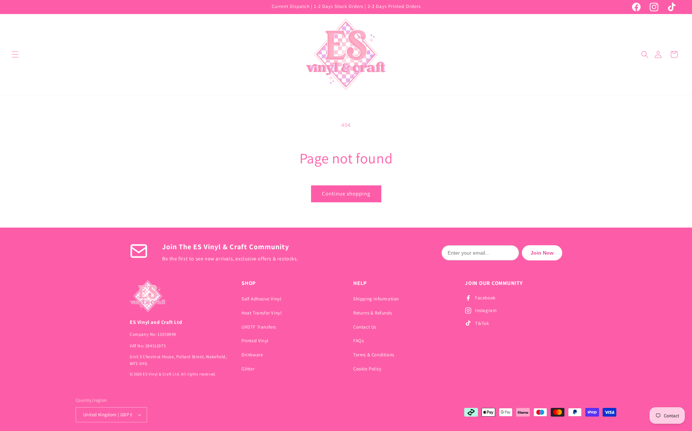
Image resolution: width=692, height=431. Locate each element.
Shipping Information (376, 299)
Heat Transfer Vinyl (261, 313)
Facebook (485, 298)
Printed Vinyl (255, 341)
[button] (15, 54)
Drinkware (252, 355)
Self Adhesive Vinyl (261, 299)
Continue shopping (346, 193)
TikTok (482, 323)
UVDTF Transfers (258, 327)
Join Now (542, 253)
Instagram (486, 310)
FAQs (358, 341)
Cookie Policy (367, 369)
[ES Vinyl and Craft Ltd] (178, 296)
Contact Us (364, 327)
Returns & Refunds (372, 313)
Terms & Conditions (373, 355)
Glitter (247, 369)
